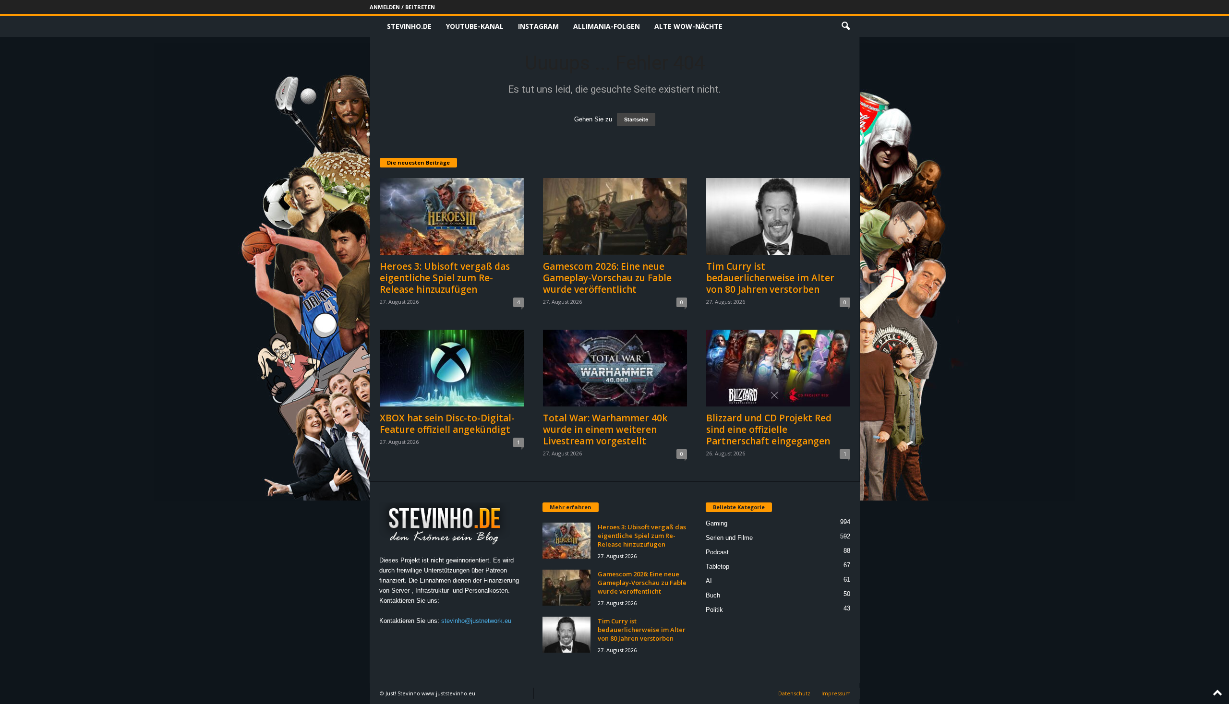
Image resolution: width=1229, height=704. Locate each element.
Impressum (836, 693)
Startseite (636, 119)
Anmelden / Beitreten (402, 7)
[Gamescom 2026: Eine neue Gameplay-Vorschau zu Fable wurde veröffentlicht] (615, 216)
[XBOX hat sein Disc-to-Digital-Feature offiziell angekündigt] (452, 368)
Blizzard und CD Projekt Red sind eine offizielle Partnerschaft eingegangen (768, 429)
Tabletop (717, 566)
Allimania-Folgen (606, 26)
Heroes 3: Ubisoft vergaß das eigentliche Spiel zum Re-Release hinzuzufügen (445, 278)
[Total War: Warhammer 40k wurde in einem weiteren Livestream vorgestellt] (615, 368)
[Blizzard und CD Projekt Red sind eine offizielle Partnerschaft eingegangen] (778, 368)
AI (709, 581)
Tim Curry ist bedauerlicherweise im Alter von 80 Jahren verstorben (770, 278)
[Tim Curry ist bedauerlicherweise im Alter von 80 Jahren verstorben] (778, 216)
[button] (845, 26)
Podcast (717, 552)
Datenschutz (794, 693)
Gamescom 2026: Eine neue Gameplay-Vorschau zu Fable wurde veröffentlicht (607, 278)
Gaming (716, 523)
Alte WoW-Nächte (688, 26)
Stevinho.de (409, 26)
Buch (713, 595)
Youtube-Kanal (475, 26)
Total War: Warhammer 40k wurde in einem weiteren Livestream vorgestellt (605, 429)
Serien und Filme (729, 537)
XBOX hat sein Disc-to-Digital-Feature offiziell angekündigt (447, 424)
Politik (714, 609)
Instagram (538, 26)
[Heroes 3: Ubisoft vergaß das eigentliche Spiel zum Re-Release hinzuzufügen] (452, 216)
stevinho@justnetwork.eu (476, 620)
